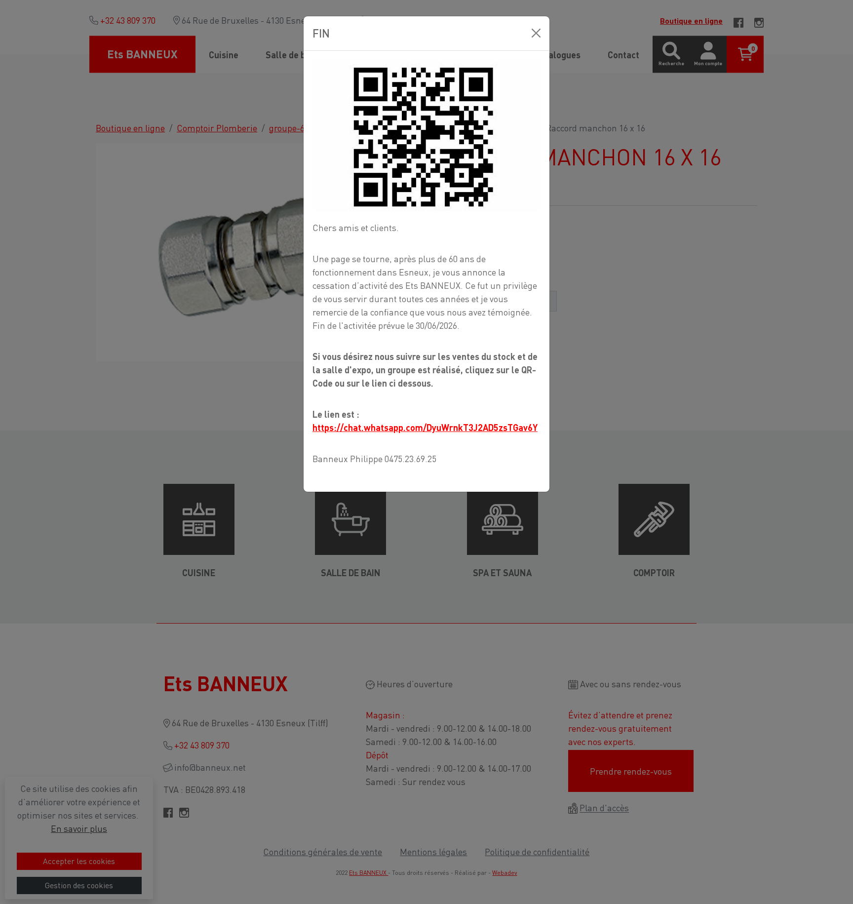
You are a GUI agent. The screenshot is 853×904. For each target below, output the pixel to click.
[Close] (536, 33)
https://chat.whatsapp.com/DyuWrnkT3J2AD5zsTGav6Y (425, 427)
